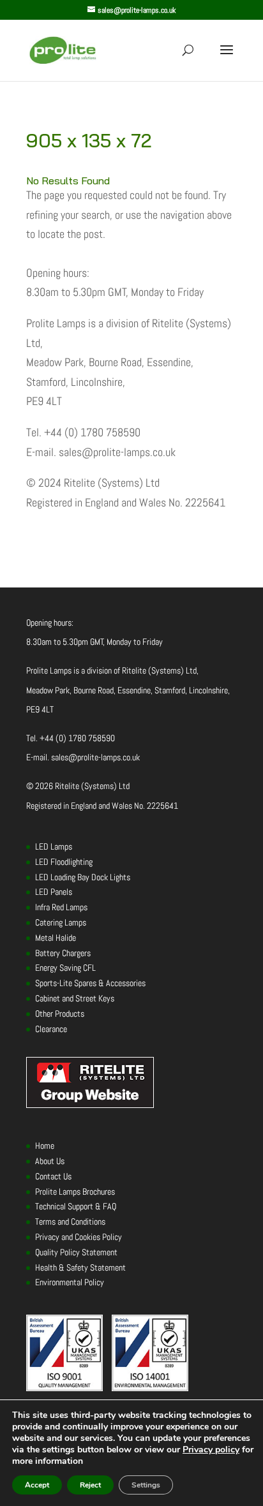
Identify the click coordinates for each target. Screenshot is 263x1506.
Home (44, 1145)
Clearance (51, 1029)
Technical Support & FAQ (75, 1206)
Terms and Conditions (70, 1221)
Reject (90, 1485)
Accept (37, 1485)
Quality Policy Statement (76, 1252)
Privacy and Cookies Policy (78, 1237)
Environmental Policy (69, 1282)
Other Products (59, 1013)
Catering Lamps (60, 922)
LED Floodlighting (64, 861)
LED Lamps (53, 846)
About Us (49, 1161)
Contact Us (53, 1176)
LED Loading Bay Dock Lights (82, 877)
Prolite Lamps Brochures (75, 1191)
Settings (146, 1485)
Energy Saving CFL (65, 967)
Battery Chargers (63, 953)
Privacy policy (211, 1449)
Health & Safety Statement (80, 1267)
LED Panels (53, 891)
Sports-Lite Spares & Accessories (90, 983)
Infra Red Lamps (61, 907)
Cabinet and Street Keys (74, 998)
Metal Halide (55, 937)
